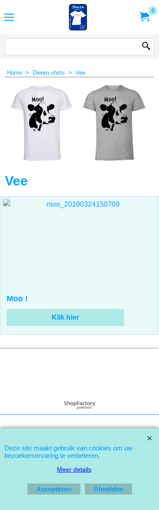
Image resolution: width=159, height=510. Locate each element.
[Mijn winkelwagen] (144, 17)
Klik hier (65, 317)
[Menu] (9, 18)
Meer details (74, 469)
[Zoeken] (146, 47)
